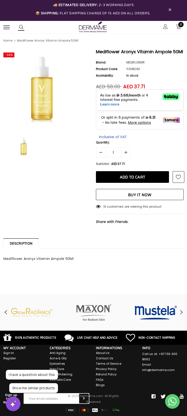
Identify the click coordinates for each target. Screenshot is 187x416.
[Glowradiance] (31, 312)
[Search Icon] (21, 27)
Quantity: (103, 142)
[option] (47, 89)
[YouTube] (181, 396)
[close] (170, 10)
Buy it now (139, 195)
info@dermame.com (158, 370)
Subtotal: (103, 164)
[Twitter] (163, 396)
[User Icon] (165, 27)
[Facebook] (153, 396)
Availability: (105, 75)
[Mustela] (155, 312)
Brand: (101, 62)
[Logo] (93, 27)
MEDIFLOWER (135, 62)
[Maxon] (93, 312)
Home (7, 40)
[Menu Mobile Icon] (6, 27)
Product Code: (107, 69)
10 (104, 206)
